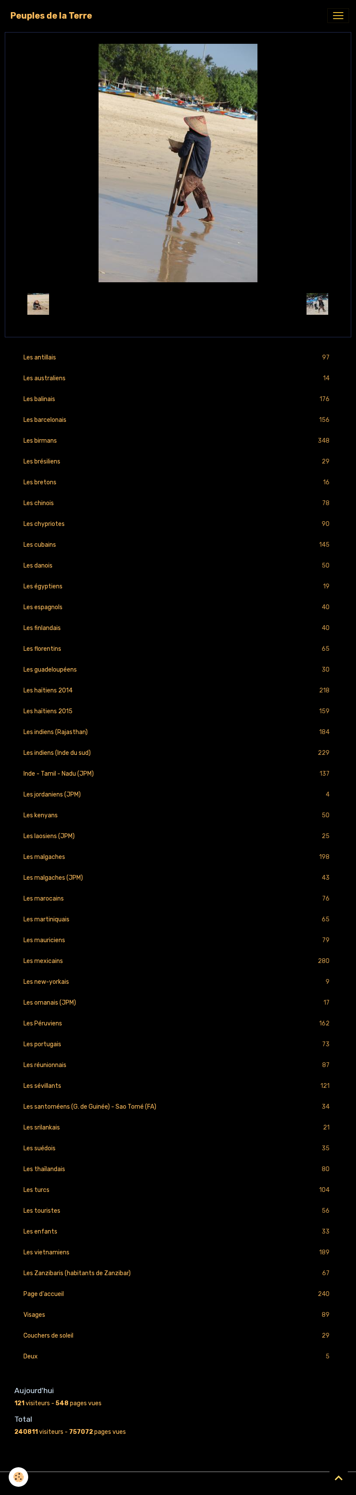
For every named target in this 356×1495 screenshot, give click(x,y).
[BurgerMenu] (338, 15)
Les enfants (176, 1232)
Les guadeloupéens (176, 670)
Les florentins (176, 649)
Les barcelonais (176, 420)
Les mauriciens (176, 940)
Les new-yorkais (176, 982)
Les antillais (176, 358)
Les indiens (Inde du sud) (176, 753)
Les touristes (176, 1211)
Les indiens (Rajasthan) (176, 732)
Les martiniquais (176, 920)
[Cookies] (18, 1477)
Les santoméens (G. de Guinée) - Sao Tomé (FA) (176, 1107)
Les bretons (176, 482)
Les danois (176, 566)
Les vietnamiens (176, 1253)
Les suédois (176, 1148)
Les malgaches (176, 857)
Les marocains (176, 899)
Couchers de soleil (176, 1336)
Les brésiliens (176, 462)
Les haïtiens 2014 (176, 691)
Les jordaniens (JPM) (176, 795)
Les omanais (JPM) (176, 1003)
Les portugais (176, 1044)
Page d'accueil (176, 1294)
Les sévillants (176, 1086)
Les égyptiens (176, 587)
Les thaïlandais (176, 1169)
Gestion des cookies (178, 1483)
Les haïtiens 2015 (176, 711)
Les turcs (176, 1190)
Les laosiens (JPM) (176, 836)
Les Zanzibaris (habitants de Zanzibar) (176, 1273)
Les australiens (176, 378)
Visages (176, 1315)
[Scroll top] (338, 1477)
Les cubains (176, 545)
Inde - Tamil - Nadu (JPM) (176, 774)
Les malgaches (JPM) (176, 878)
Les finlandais (176, 628)
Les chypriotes (176, 524)
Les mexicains (176, 961)
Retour (178, 303)
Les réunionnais (176, 1065)
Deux (176, 1357)
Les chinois (176, 503)
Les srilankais (176, 1128)
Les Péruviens (176, 1024)
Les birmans (176, 441)
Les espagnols (176, 607)
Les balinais (176, 399)
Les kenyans (176, 815)
